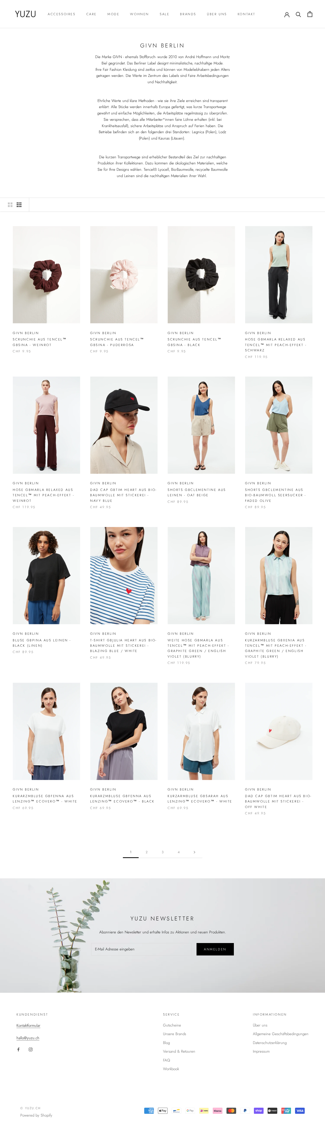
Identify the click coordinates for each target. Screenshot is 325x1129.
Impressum (261, 1051)
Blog (166, 1043)
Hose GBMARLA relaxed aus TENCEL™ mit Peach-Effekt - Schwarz (276, 345)
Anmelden (215, 949)
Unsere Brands (174, 1034)
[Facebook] (18, 1049)
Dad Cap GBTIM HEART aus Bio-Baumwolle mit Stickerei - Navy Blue (123, 495)
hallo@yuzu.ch (28, 1038)
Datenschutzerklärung (270, 1043)
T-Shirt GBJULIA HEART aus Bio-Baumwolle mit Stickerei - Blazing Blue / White (123, 646)
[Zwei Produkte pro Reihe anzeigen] (10, 204)
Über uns (217, 14)
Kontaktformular (28, 1025)
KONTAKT (246, 14)
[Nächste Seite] (194, 852)
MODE (113, 14)
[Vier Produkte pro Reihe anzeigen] (19, 204)
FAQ (166, 1060)
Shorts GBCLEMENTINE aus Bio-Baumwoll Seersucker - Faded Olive (275, 495)
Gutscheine (172, 1025)
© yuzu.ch (30, 1108)
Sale (164, 14)
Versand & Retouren (179, 1051)
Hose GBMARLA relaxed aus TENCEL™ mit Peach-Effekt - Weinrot (43, 495)
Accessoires (62, 14)
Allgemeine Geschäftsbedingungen (280, 1034)
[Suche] (298, 14)
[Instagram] (30, 1049)
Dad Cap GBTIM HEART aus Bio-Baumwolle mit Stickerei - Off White (278, 801)
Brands (188, 14)
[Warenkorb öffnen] (309, 14)
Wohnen (139, 14)
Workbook (171, 1069)
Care (91, 14)
